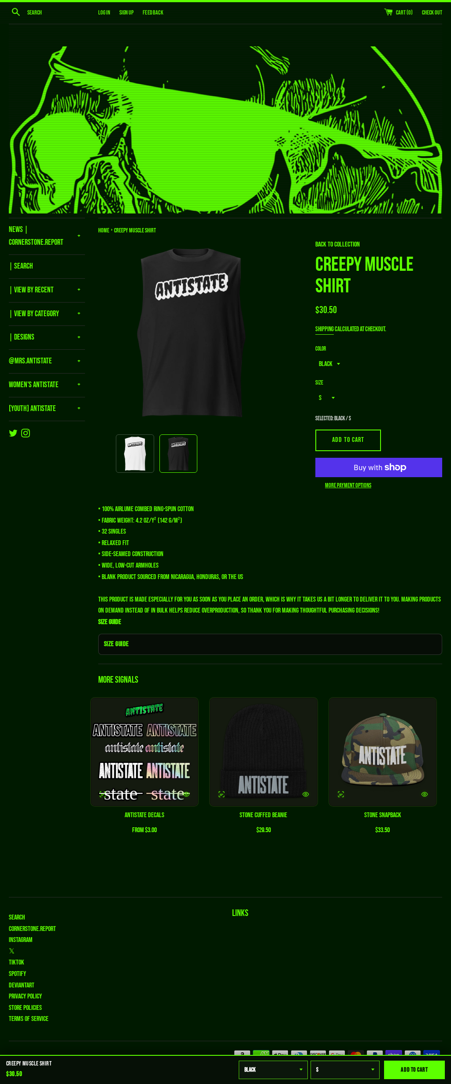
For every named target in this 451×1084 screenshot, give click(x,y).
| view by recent (31, 290)
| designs (21, 337)
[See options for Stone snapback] (341, 794)
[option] (135, 453)
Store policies (25, 1008)
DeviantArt (21, 985)
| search (21, 266)
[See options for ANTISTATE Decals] (103, 794)
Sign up (126, 12)
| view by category (34, 313)
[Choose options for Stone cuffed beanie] (306, 794)
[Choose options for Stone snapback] (425, 794)
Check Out (432, 12)
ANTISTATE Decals (144, 815)
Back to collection (337, 244)
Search (17, 917)
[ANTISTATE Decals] (144, 752)
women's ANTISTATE (34, 384)
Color (320, 348)
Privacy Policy (25, 996)
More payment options (348, 485)
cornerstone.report (32, 929)
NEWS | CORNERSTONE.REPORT (36, 236)
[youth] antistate (32, 408)
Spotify (17, 974)
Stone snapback (382, 815)
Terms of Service (28, 1019)
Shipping (324, 329)
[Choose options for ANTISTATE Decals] (186, 794)
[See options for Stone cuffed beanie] (221, 794)
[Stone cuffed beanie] (263, 752)
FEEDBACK (153, 12)
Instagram (21, 940)
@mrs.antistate (30, 361)
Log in (104, 12)
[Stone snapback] (383, 752)
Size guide (116, 644)
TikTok (16, 962)
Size (319, 382)
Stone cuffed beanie (263, 815)
